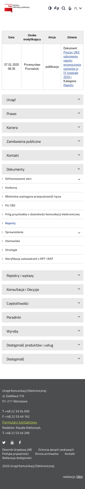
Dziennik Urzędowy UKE (17, 450)
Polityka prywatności (15, 454)
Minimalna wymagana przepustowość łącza (33, 196)
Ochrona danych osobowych (56, 450)
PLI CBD (10, 205)
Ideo (79, 476)
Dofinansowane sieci (18, 179)
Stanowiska (12, 241)
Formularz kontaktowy (19, 422)
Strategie (11, 250)
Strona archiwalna (46, 454)
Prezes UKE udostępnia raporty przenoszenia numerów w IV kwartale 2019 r (72, 65)
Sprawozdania (14, 232)
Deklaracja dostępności (17, 458)
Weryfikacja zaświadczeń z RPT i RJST (29, 259)
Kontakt (70, 454)
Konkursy (11, 187)
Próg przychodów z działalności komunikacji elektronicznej (42, 214)
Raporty (10, 223)
